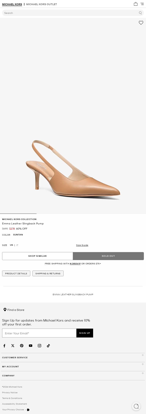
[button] (136, 406)
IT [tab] (17, 245)
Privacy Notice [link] (9, 392)
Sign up (84, 332)
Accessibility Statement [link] (14, 403)
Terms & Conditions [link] (12, 398)
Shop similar (37, 255)
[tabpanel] (73, 116)
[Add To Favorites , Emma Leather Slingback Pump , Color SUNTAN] (141, 23)
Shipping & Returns (48, 273)
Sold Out (108, 255)
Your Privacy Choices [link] (13, 409)
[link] (4, 346)
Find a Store (15, 310)
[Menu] (142, 4)
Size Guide (82, 245)
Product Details (16, 273)
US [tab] (11, 245)
